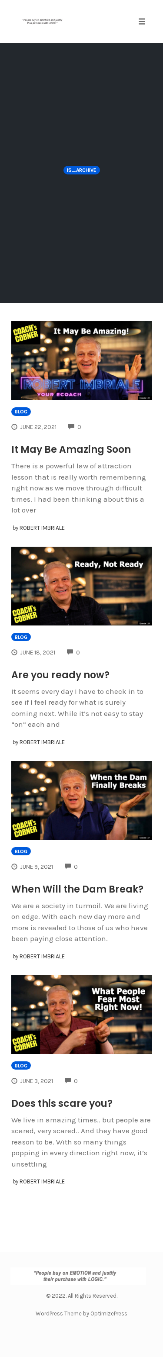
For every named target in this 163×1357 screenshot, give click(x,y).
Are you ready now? (60, 675)
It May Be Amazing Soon (71, 449)
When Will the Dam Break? (77, 889)
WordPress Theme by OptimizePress (81, 1313)
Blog (21, 412)
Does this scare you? (62, 1103)
